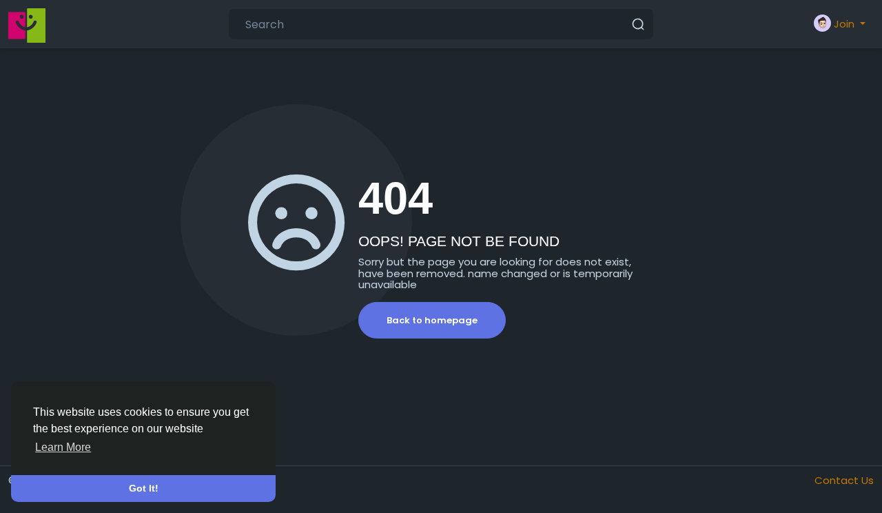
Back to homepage (432, 320)
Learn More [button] (63, 447)
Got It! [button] (143, 488)
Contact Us (844, 480)
